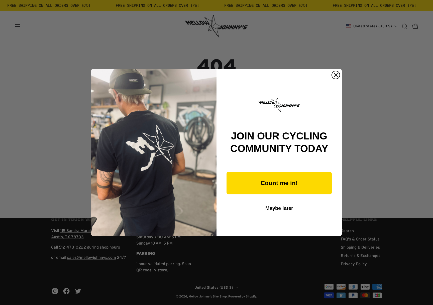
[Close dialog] (336, 75)
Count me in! (279, 183)
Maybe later (279, 208)
